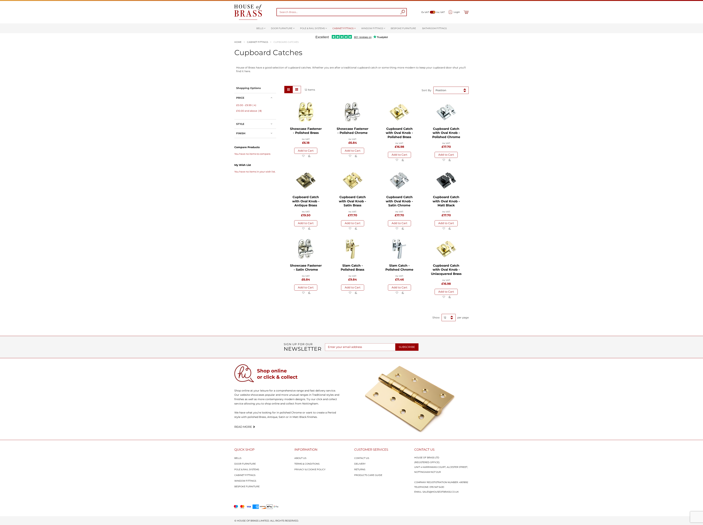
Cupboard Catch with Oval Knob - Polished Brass (399, 133)
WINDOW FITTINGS (245, 480)
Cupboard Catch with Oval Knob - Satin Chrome (399, 201)
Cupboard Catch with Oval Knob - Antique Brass (305, 201)
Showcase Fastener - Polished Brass (306, 131)
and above (250, 110)
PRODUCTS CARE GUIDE (368, 475)
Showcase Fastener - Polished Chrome (352, 131)
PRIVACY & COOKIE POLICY (310, 469)
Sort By (426, 90)
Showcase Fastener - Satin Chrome (306, 268)
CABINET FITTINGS (244, 475)
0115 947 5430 (436, 487)
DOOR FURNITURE (245, 463)
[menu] (351, 28)
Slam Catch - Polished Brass (352, 268)
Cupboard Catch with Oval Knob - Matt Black (446, 201)
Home (238, 42)
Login (457, 12)
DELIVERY (360, 463)
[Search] (402, 12)
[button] (303, 156)
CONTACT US (361, 458)
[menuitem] (260, 28)
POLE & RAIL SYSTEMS (246, 469)
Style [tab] (240, 124)
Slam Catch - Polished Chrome (399, 268)
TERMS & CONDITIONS (306, 463)
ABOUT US (300, 458)
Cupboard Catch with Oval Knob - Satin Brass (352, 201)
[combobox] (338, 12)
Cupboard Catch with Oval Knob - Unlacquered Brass (446, 270)
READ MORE (243, 426)
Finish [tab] (240, 133)
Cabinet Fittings (258, 42)
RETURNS (359, 469)
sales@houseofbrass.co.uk (441, 491)
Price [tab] (240, 97)
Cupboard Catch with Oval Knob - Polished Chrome (446, 133)
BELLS (237, 458)
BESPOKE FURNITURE (247, 486)
